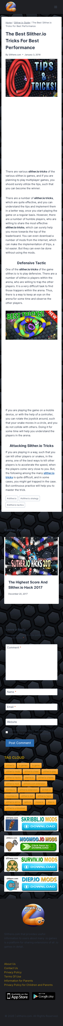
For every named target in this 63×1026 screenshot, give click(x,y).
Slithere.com (15, 54)
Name (11, 692)
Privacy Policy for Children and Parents (28, 985)
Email (11, 707)
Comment (14, 647)
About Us (10, 964)
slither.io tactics (15, 505)
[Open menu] (55, 7)
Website (12, 722)
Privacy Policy (13, 972)
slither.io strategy (29, 498)
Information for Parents (18, 980)
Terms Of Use (12, 976)
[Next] (53, 570)
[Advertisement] (31, 133)
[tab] (24, 607)
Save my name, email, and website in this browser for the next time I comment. (32, 732)
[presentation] (31, 556)
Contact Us (11, 968)
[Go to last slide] (10, 570)
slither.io (11, 498)
